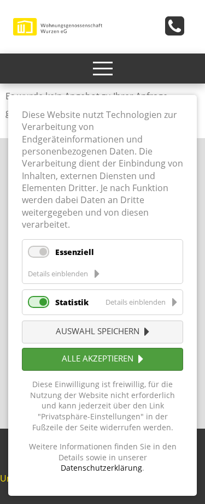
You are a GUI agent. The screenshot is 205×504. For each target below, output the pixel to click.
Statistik (72, 302)
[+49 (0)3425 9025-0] (178, 29)
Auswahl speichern (97, 330)
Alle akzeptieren (97, 358)
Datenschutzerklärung (101, 468)
